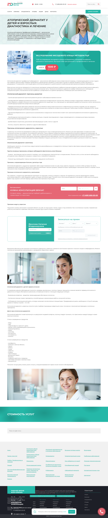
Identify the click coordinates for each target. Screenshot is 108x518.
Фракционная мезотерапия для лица (53, 475)
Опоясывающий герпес (33, 465)
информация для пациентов (62, 493)
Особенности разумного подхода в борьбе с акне (53, 465)
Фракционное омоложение (69, 475)
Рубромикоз (50, 470)
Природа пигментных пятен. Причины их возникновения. (33, 470)
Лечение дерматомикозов (92, 461)
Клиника (16, 11)
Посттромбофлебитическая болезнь (16, 470)
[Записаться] (96, 189)
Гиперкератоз (50, 456)
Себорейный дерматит (72, 470)
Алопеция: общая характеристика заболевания (31, 450)
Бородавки (87, 450)
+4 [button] (49, 229)
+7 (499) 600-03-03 (90, 195)
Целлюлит (87, 475)
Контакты (53, 11)
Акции (41, 11)
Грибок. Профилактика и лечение (15, 461)
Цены (46, 11)
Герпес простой (12, 456)
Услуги (9, 11)
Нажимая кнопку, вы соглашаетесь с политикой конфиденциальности (73, 238)
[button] (49, 229)
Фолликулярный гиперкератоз (12, 475)
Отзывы (34, 11)
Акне (8, 450)
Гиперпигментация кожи (72, 456)
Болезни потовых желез (72, 450)
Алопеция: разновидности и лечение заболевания (54, 450)
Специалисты (25, 11)
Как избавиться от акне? (72, 461)
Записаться (91, 235)
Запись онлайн (93, 11)
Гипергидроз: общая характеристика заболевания (32, 456)
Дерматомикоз (50, 461)
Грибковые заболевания (91, 456)
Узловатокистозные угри (92, 470)
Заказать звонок (72, 4)
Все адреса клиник (20, 514)
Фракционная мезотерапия (30, 475)
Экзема (9, 479)
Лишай (9, 465)
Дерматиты (29, 461)
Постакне (87, 465)
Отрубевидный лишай (72, 465)
